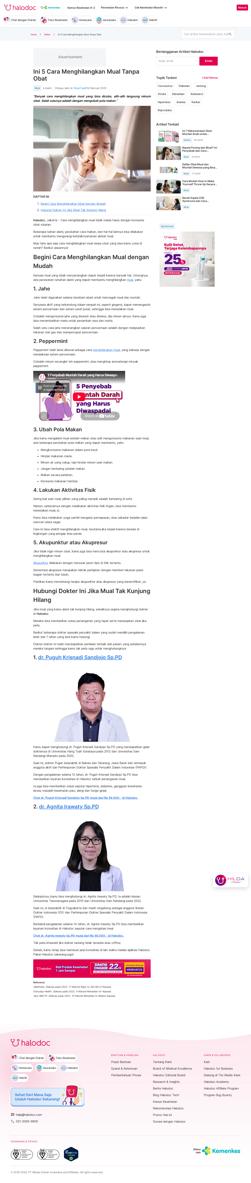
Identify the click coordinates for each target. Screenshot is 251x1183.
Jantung (201, 85)
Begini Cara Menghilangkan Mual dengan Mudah (73, 204)
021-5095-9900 (24, 1121)
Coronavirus (165, 85)
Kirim (208, 61)
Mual (37, 88)
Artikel (47, 34)
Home (34, 34)
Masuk (242, 7)
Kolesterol (197, 94)
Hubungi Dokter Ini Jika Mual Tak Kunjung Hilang (73, 210)
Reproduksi (165, 110)
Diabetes (184, 85)
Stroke (162, 94)
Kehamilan (178, 94)
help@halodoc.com (26, 1115)
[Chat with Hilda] (230, 880)
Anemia (181, 102)
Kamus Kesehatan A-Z (81, 7)
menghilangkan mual (106, 350)
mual (130, 280)
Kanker (196, 102)
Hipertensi (164, 102)
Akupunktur (40, 563)
